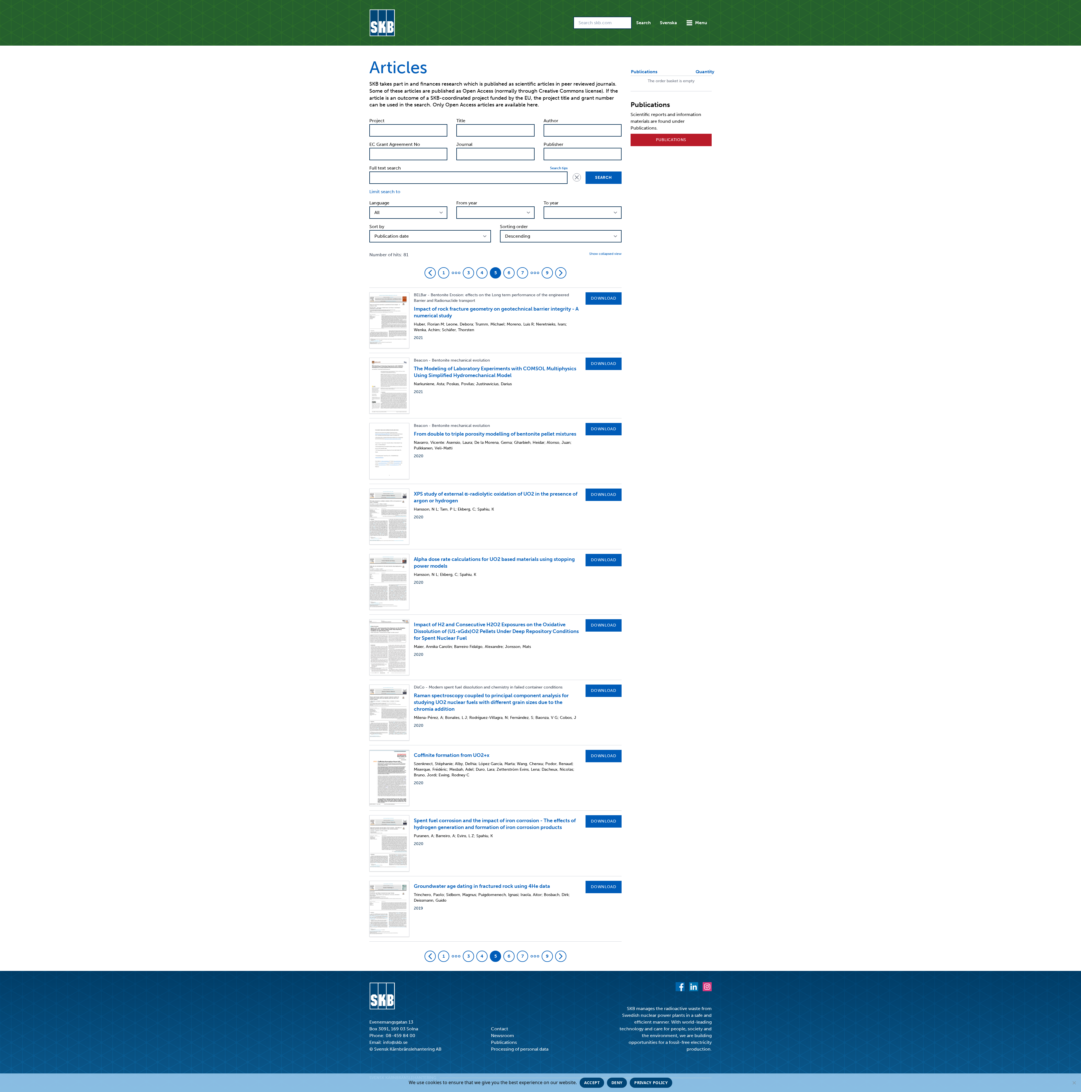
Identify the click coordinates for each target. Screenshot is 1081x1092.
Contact (499, 1028)
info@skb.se (395, 1042)
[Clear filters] (576, 177)
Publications (671, 139)
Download (603, 298)
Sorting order (514, 226)
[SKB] (382, 996)
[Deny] (1074, 1083)
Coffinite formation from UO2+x (451, 755)
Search (643, 22)
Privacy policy (651, 1082)
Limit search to (384, 191)
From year (466, 203)
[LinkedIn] (693, 986)
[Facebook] (680, 986)
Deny (616, 1082)
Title (460, 120)
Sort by (376, 226)
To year (551, 203)
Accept (592, 1082)
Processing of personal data (519, 1049)
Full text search (385, 168)
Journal (464, 144)
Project (377, 120)
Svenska (668, 22)
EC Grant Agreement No (394, 144)
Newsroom (502, 1035)
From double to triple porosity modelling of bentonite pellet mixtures (495, 434)
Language (379, 203)
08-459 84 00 (400, 1035)
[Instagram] (707, 986)
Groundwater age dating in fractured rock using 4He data (482, 886)
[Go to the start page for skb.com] (382, 23)
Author (551, 120)
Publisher (553, 144)
